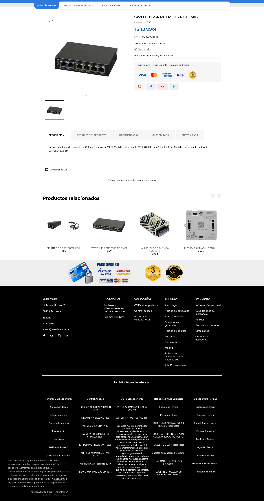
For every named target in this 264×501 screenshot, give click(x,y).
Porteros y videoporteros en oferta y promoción (115, 308)
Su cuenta (202, 298)
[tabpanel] (86, 57)
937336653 (49, 323)
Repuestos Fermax (168, 407)
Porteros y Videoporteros (58, 399)
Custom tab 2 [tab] (190, 135)
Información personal (208, 305)
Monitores (59, 439)
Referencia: (140, 22)
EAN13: (137, 36)
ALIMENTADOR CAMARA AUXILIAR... (155, 251)
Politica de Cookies (41, 492)
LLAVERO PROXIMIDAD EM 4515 (95, 471)
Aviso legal (171, 305)
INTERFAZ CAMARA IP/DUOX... (201, 249)
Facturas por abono (207, 325)
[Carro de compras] (225, 5)
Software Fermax (205, 455)
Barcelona (171, 342)
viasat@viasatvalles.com (56, 329)
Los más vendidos (114, 316)
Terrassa (170, 336)
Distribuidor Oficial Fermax (205, 463)
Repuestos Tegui (168, 415)
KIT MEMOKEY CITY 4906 (95, 426)
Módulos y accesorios (59, 455)
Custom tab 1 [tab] (160, 135)
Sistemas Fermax (205, 415)
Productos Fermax (205, 439)
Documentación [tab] (129, 135)
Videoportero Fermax (205, 399)
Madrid (169, 347)
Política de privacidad (177, 310)
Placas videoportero (59, 423)
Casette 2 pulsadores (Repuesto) (168, 453)
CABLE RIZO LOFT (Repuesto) (169, 444)
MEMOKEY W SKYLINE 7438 (95, 417)
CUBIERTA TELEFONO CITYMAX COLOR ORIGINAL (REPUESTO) (169, 435)
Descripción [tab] (56, 135)
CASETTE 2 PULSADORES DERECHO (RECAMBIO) (169, 473)
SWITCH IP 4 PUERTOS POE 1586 (132, 417)
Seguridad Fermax (205, 447)
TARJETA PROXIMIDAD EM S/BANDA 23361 (95, 435)
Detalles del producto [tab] (91, 135)
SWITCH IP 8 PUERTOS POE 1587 (109, 249)
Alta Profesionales (175, 365)
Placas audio (58, 431)
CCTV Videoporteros (138, 5)
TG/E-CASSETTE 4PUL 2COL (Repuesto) (168, 462)
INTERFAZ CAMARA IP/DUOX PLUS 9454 (132, 408)
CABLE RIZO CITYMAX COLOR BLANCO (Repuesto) (168, 424)
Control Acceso (95, 399)
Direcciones (202, 330)
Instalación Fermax (205, 407)
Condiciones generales (172, 324)
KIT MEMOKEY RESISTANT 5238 (95, 444)
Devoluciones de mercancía (205, 312)
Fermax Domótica (205, 431)
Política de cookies (175, 330)
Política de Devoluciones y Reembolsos (174, 356)
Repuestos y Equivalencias (168, 399)
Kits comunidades (59, 407)
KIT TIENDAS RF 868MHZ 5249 (95, 463)
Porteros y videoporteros (78, 5)
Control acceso (111, 5)
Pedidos (199, 319)
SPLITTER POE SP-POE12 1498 (63, 249)
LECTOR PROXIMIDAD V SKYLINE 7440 (95, 408)
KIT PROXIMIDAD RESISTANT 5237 (95, 454)
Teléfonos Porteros (59, 447)
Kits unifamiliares (58, 415)
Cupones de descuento (202, 338)
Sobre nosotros (174, 316)
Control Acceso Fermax (205, 423)
